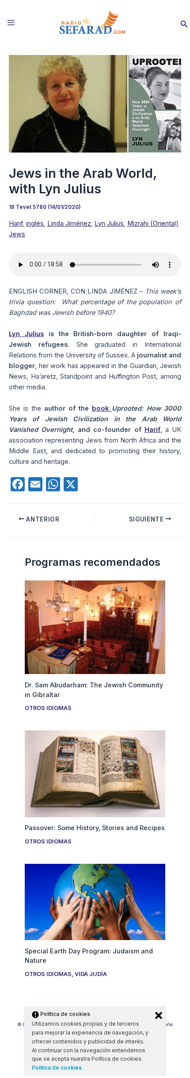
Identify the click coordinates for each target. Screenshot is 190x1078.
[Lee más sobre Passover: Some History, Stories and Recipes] (95, 773)
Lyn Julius (109, 223)
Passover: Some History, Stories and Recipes (95, 828)
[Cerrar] (158, 1015)
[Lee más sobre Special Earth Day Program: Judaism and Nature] (95, 902)
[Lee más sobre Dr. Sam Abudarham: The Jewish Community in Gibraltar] (95, 627)
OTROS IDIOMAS (48, 708)
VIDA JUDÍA (91, 974)
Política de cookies (57, 1067)
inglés (35, 223)
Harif (16, 223)
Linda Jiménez (69, 223)
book (102, 408)
